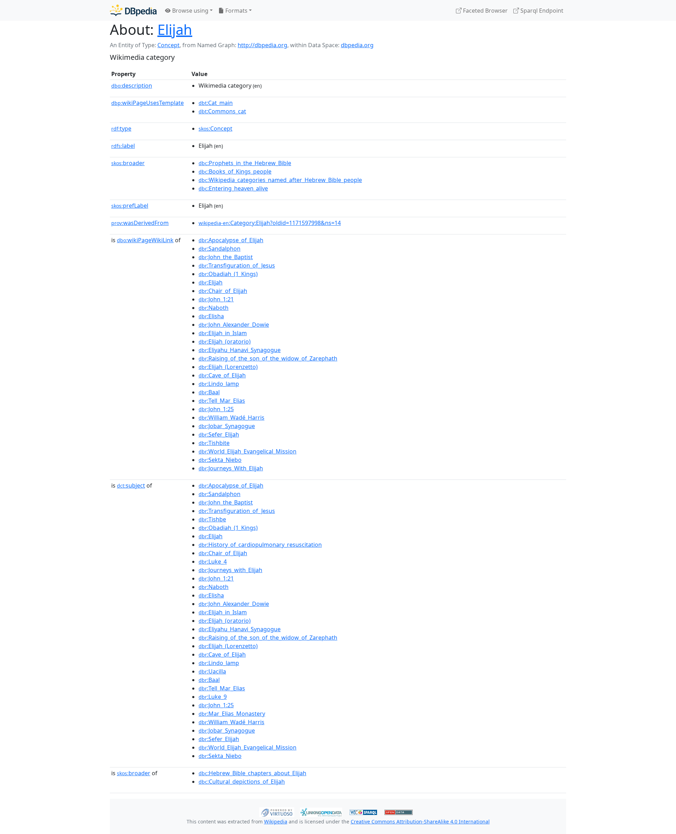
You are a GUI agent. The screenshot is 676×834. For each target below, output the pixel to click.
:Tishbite (214, 443)
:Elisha (211, 316)
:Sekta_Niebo (220, 460)
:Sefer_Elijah (219, 434)
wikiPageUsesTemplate (147, 103)
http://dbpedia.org (262, 45)
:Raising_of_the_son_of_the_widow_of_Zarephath (268, 358)
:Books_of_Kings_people (235, 171)
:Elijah (211, 282)
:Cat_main (216, 103)
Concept (168, 45)
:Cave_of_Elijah (222, 375)
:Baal (209, 392)
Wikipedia (275, 821)
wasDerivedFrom (140, 223)
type (121, 128)
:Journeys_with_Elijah (230, 570)
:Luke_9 (213, 697)
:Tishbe (212, 519)
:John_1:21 (216, 299)
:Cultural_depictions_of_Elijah (242, 781)
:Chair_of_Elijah (223, 291)
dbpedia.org (357, 45)
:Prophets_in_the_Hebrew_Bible (245, 163)
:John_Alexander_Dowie (234, 324)
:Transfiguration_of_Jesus (237, 265)
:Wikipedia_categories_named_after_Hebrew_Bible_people (280, 180)
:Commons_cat (222, 111)
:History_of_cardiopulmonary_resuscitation (260, 544)
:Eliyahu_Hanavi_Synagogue (240, 350)
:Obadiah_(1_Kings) (228, 274)
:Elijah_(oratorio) (225, 341)
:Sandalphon (219, 248)
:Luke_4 (213, 561)
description (131, 85)
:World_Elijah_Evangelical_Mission (247, 451)
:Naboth (214, 308)
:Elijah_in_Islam (223, 333)
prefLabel (129, 205)
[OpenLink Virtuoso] (276, 811)
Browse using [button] (189, 10)
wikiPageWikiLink (145, 240)
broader (128, 163)
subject (131, 485)
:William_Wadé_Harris (231, 417)
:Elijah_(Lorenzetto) (228, 367)
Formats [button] (236, 10)
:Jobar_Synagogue (227, 426)
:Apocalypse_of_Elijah (231, 240)
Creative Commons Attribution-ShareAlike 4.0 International (420, 821)
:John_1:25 (216, 409)
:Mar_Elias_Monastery (232, 713)
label (123, 146)
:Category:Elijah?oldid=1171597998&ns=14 (270, 223)
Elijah (174, 29)
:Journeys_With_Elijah (231, 468)
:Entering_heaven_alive (233, 188)
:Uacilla (212, 671)
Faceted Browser (485, 10)
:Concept (215, 128)
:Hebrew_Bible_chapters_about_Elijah (252, 773)
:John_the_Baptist (226, 257)
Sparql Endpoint (541, 10)
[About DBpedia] (133, 10)
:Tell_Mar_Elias (222, 401)
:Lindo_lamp (219, 384)
